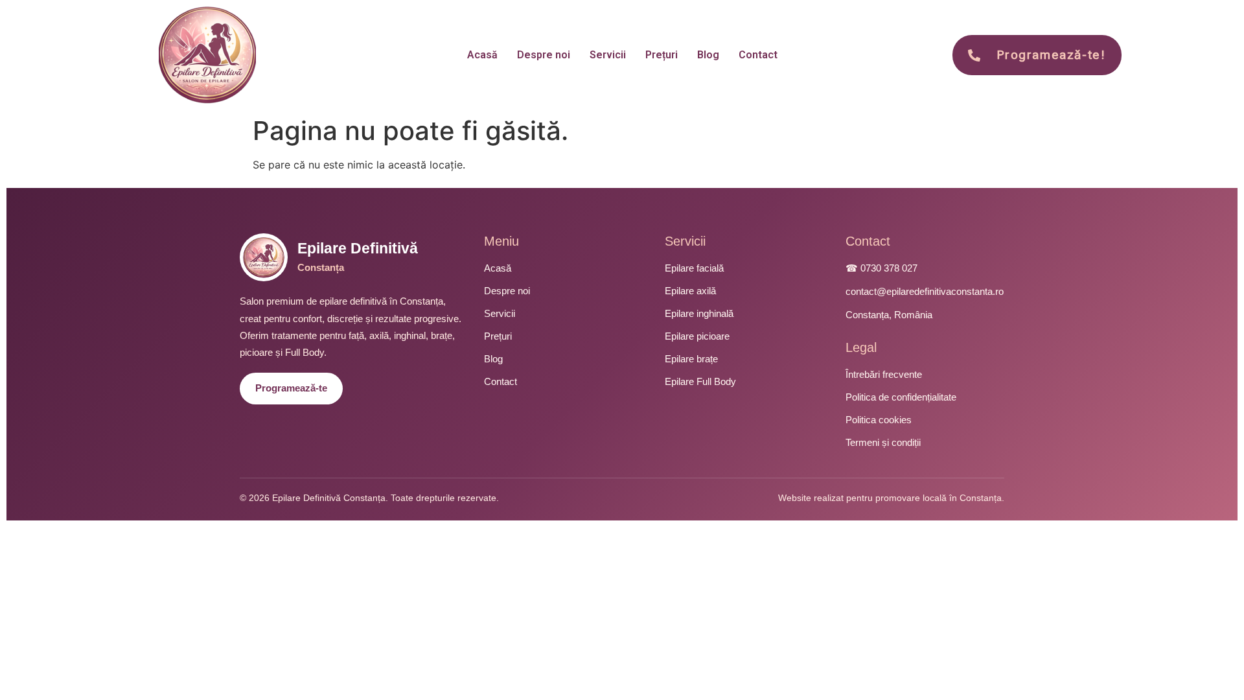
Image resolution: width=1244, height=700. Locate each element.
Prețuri (661, 55)
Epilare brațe (691, 358)
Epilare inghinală (699, 313)
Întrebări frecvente (884, 374)
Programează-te (291, 387)
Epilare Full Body (700, 381)
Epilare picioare (697, 336)
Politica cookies (879, 419)
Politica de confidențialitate (901, 396)
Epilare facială (694, 268)
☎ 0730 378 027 (881, 268)
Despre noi (543, 55)
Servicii (608, 55)
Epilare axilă (690, 290)
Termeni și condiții (883, 442)
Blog (708, 55)
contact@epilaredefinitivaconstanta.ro (925, 291)
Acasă (482, 55)
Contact (758, 55)
